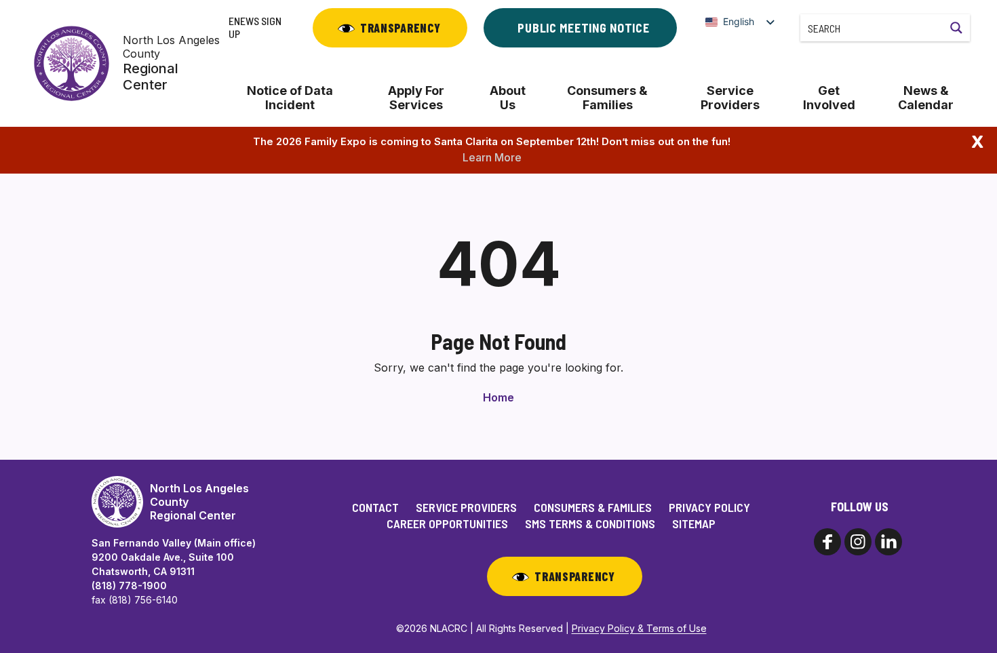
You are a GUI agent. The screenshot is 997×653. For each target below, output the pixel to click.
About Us (508, 97)
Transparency (400, 27)
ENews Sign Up (255, 27)
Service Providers (730, 97)
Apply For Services (416, 97)
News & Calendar (926, 97)
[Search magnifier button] (956, 27)
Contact (375, 507)
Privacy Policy (709, 507)
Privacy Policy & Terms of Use (639, 628)
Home (498, 397)
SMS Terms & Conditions (590, 523)
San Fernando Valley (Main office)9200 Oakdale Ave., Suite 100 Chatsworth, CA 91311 (174, 557)
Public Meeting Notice (583, 27)
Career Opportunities (447, 523)
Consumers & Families (607, 97)
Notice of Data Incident (290, 97)
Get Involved (829, 97)
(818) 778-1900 (129, 585)
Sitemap (694, 523)
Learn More (492, 157)
